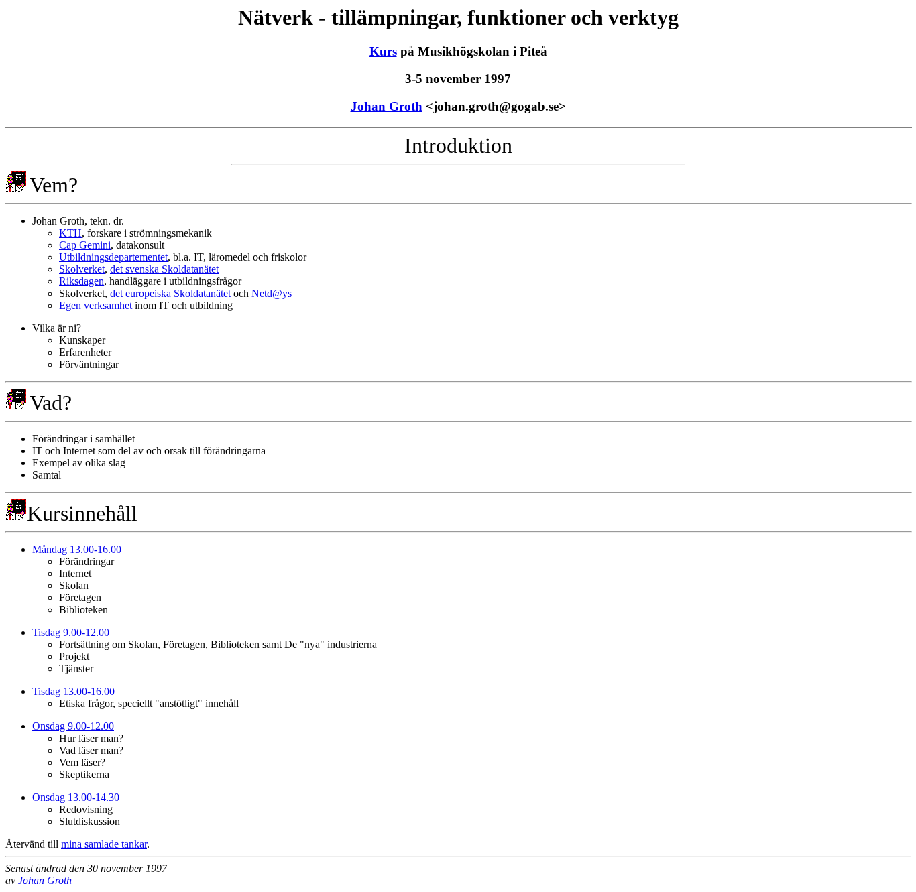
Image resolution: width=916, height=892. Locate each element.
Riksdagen (81, 281)
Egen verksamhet (95, 305)
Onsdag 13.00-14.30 (75, 797)
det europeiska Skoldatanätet (170, 293)
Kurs (383, 51)
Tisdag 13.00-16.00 (73, 691)
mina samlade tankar (104, 844)
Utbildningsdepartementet (113, 257)
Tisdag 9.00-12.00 (70, 632)
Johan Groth (386, 106)
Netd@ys (271, 293)
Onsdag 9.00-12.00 (73, 726)
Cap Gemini (85, 245)
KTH (70, 233)
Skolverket (82, 269)
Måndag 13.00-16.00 (76, 549)
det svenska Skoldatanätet (164, 269)
